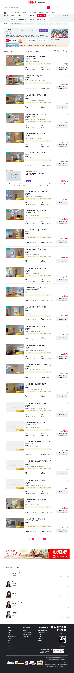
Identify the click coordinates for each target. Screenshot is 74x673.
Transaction (26, 627)
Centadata (25, 630)
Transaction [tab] (17, 12)
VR (8, 642)
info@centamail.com (62, 664)
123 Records (63, 607)
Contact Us (40, 638)
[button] (19, 15)
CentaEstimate (32, 40)
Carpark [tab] (41, 12)
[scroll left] (68, 23)
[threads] (61, 627)
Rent (9, 646)
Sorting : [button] (8, 51)
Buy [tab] (5, 12)
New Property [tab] (32, 12)
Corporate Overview (42, 630)
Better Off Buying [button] (49, 23)
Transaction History (27, 634)
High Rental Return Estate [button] (17, 23)
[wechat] (58, 630)
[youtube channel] (55, 627)
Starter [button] (65, 23)
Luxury (9, 638)
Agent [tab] (47, 12)
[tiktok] (61, 630)
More (38, 19)
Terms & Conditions (49, 666)
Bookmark (34, 30)
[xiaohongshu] (65, 627)
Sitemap (40, 640)
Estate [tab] (24, 12)
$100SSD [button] (39, 23)
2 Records (64, 587)
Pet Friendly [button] (58, 23)
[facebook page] (52, 627)
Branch (39, 634)
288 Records (63, 577)
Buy (9, 627)
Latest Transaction (27, 632)
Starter (9, 640)
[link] (62, 641)
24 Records (64, 597)
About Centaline (43, 627)
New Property (11, 630)
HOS (9, 634)
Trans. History (44, 40)
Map (9, 644)
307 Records (63, 617)
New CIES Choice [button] (30, 23)
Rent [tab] (10, 12)
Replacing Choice (12, 636)
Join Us (40, 636)
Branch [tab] (53, 12)
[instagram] (58, 627)
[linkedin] (65, 630)
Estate (9, 648)
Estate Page (44, 30)
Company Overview (42, 632)
